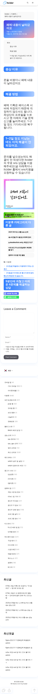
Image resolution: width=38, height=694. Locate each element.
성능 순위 (8, 435)
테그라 (10, 567)
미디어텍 (11, 545)
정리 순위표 (12, 448)
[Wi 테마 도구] (3, 690)
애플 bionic (12, 554)
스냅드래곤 (12, 549)
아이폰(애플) (12, 391)
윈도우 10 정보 (13, 501)
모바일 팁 (8, 382)
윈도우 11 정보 (13, 505)
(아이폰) (11, 479)
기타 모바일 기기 (14, 386)
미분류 (13, 14)
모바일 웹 (11, 408)
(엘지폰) (11, 483)
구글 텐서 (11, 541)
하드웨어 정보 (9, 537)
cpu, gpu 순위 (13, 443)
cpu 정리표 (12, 439)
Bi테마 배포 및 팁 (14, 430)
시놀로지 (11, 417)
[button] (27, 3)
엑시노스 (11, 558)
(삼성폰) (11, 474)
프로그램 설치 (13, 514)
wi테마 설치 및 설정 (15, 461)
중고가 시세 (9, 471)
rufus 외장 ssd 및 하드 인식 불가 (17, 652)
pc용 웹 (10, 404)
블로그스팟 (8, 426)
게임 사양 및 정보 (14, 492)
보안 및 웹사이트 (10, 400)
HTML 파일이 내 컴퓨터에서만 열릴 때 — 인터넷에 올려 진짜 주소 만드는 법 (19, 595)
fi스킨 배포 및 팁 (14, 527)
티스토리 (8, 524)
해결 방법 (13, 51)
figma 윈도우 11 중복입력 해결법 (17, 640)
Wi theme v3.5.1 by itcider (19, 684)
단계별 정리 (12, 532)
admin (8, 643)
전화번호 (11, 421)
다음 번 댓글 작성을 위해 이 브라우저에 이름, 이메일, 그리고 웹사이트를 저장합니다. (20, 349)
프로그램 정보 (13, 518)
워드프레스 (8, 457)
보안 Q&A (11, 413)
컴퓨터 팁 (8, 488)
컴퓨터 (10, 563)
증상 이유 (13, 46)
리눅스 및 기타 (13, 496)
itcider (7, 14)
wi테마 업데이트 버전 (15, 466)
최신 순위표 (12, 452)
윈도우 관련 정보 (14, 510)
